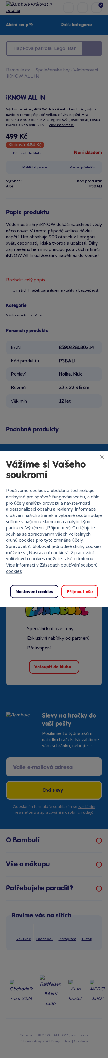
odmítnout (84, 559)
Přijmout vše (60, 528)
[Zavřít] (102, 457)
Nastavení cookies (48, 552)
